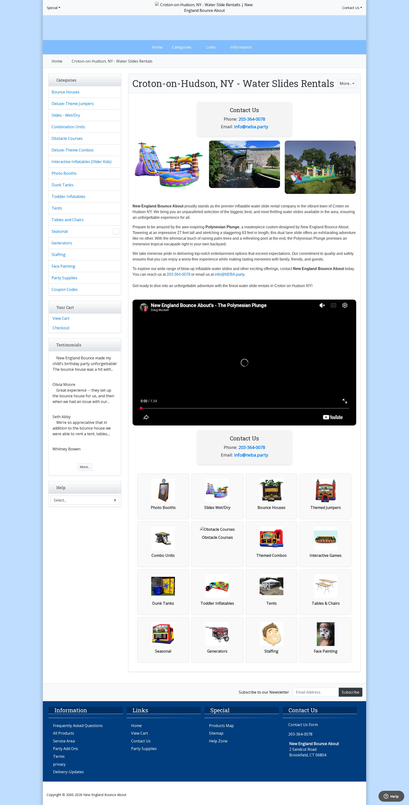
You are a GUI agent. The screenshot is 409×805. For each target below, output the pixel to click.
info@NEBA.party (229, 274)
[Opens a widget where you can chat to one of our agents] (391, 797)
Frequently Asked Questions (78, 725)
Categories (181, 47)
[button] (319, 27)
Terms (59, 756)
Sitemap (216, 733)
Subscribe (350, 692)
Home (157, 47)
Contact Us (350, 7)
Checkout (61, 327)
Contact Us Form (302, 724)
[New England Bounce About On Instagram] (62, 692)
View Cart (61, 318)
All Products (63, 733)
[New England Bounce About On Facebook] (52, 692)
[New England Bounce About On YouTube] (72, 692)
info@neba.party (251, 126)
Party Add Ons (65, 748)
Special (52, 7)
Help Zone (218, 741)
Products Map (221, 725)
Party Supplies (144, 748)
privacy (59, 764)
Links (211, 47)
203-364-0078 (252, 119)
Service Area (64, 741)
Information (241, 47)
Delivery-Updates (68, 771)
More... (345, 83)
